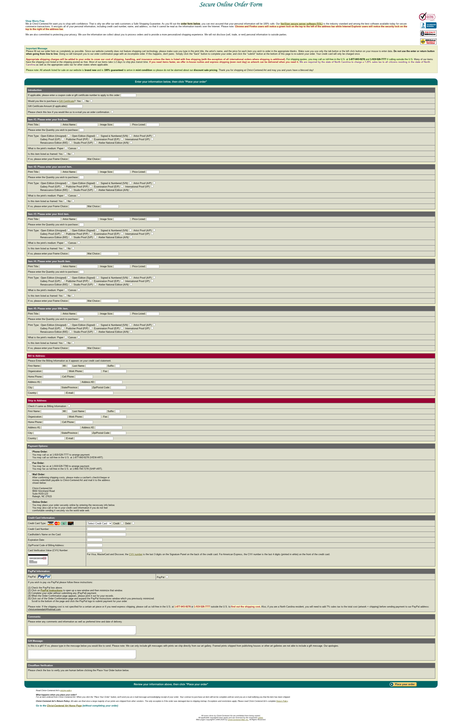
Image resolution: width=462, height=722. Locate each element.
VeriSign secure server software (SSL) (301, 23)
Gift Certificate (66, 101)
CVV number (135, 554)
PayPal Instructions (51, 590)
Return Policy (282, 701)
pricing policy (65, 690)
